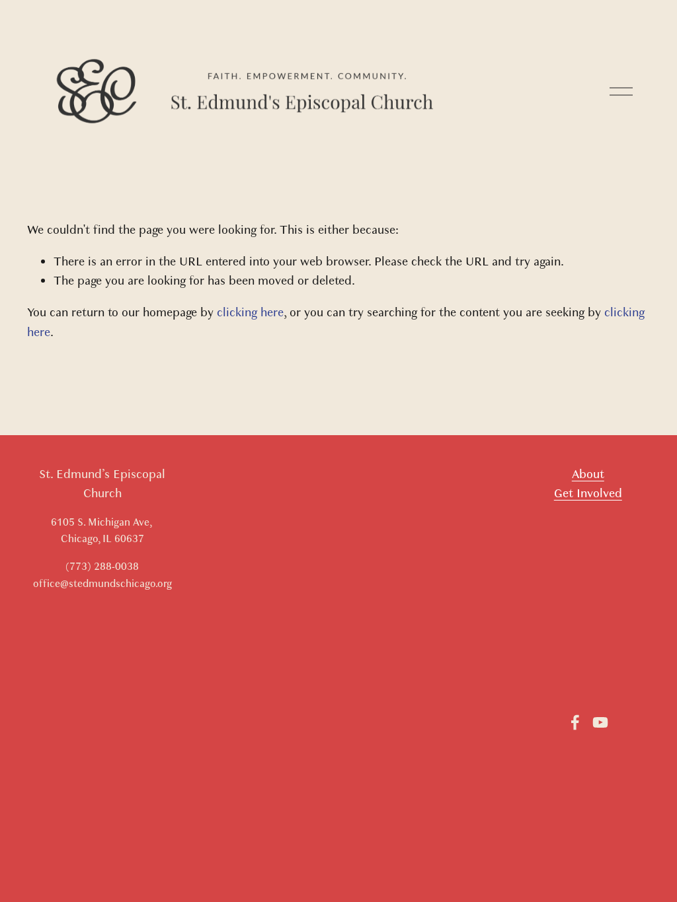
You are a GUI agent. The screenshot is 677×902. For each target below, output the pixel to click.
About (588, 474)
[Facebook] (575, 722)
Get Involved (588, 493)
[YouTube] (600, 722)
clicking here (250, 312)
